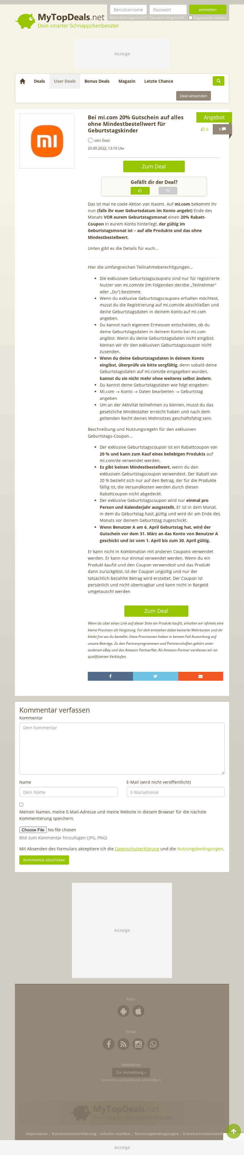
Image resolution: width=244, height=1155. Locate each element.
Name (25, 782)
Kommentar (31, 718)
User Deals (65, 81)
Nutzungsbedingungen (200, 849)
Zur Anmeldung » (131, 1072)
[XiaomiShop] (47, 141)
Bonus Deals (97, 81)
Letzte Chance (158, 81)
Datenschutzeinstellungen (209, 1133)
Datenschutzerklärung (137, 849)
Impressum (37, 1133)
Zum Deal (154, 166)
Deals (39, 81)
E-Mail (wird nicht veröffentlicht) (158, 782)
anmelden (208, 9)
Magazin (126, 81)
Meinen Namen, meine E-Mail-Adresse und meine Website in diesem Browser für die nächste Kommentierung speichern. (112, 815)
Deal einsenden (193, 95)
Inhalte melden (115, 1133)
